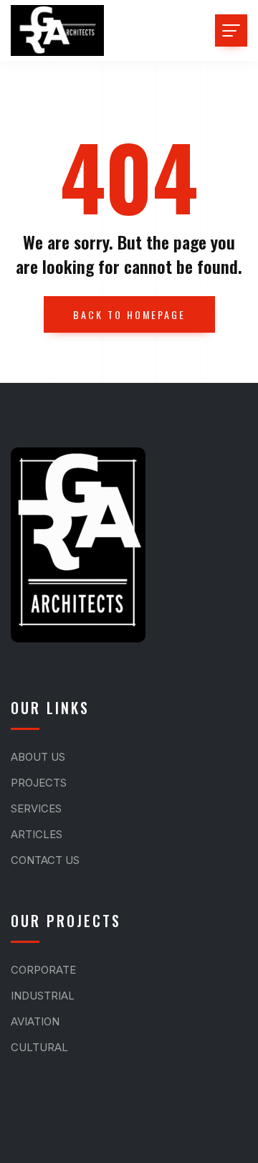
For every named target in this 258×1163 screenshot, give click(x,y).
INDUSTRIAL (43, 995)
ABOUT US (38, 757)
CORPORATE (43, 970)
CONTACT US (45, 860)
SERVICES (36, 808)
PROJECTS (39, 782)
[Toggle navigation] (231, 30)
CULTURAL (39, 1047)
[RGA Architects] (57, 30)
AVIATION (35, 1021)
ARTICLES (36, 834)
